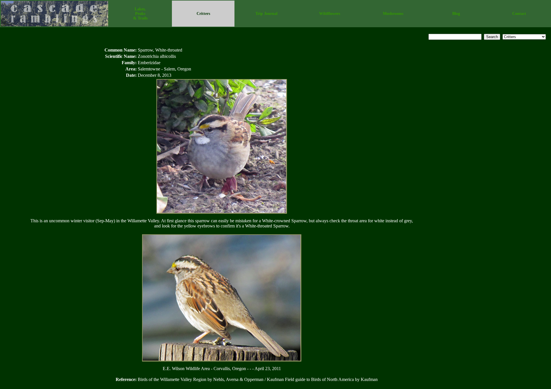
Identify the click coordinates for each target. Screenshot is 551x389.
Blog (456, 13)
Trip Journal (266, 13)
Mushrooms (393, 13)
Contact (519, 13)
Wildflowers (329, 13)
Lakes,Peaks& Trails (140, 13)
